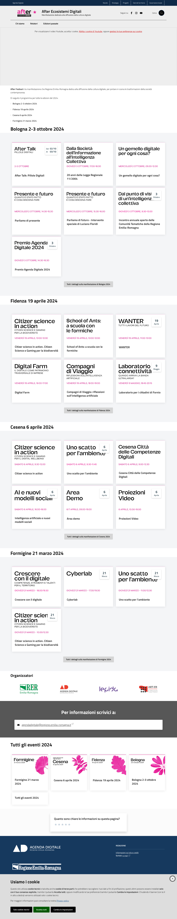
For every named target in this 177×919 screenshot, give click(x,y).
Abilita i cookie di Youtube (90, 31)
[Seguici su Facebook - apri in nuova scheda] (130, 12)
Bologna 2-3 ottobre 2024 (25, 103)
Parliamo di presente (27, 220)
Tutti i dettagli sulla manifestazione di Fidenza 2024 (88, 410)
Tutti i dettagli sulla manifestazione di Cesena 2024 (88, 536)
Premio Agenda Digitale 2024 (32, 269)
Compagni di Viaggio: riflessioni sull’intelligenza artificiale (86, 394)
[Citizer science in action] (36, 454)
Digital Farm (22, 392)
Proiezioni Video (128, 519)
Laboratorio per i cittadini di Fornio (140, 392)
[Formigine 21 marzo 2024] (30, 765)
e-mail (125, 855)
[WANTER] (140, 328)
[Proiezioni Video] (140, 499)
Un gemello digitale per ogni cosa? (139, 175)
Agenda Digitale (18, 3)
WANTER (124, 347)
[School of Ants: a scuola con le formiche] (88, 328)
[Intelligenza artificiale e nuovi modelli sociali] (36, 499)
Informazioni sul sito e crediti (127, 852)
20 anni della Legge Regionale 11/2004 (85, 177)
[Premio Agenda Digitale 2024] (36, 250)
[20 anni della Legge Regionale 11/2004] (88, 156)
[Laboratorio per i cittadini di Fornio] (140, 373)
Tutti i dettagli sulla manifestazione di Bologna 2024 (88, 284)
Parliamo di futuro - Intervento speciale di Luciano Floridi (85, 222)
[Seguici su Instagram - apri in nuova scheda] (135, 12)
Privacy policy (63, 900)
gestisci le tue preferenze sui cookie (126, 31)
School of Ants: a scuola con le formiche (85, 348)
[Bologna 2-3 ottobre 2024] (147, 765)
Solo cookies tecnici (21, 909)
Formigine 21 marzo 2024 (25, 120)
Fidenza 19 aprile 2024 (23, 109)
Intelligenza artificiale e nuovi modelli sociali (32, 520)
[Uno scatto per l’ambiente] (88, 454)
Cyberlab (72, 600)
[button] (161, 13)
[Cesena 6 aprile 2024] (69, 765)
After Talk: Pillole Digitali (29, 175)
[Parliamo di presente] (36, 201)
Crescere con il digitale (28, 600)
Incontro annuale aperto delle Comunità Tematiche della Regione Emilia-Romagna (139, 224)
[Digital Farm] (36, 373)
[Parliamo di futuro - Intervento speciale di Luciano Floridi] (88, 201)
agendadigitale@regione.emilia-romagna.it (46, 725)
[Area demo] (88, 499)
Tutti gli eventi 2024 (27, 798)
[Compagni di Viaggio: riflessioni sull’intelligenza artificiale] (88, 373)
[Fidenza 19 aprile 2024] (108, 765)
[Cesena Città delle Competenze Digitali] (140, 454)
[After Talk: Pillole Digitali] (36, 156)
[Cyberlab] (88, 580)
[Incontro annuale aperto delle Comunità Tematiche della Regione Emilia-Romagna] (140, 201)
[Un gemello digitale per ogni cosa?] (140, 156)
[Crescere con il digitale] (36, 580)
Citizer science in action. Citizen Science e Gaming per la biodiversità (36, 348)
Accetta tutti (41, 909)
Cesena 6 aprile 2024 (22, 115)
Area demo (73, 519)
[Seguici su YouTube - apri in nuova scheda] (140, 12)
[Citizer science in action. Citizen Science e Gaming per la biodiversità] (36, 328)
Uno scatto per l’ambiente (82, 473)
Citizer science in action (29, 473)
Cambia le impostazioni (63, 909)
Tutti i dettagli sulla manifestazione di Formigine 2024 (88, 659)
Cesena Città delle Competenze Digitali (137, 475)
